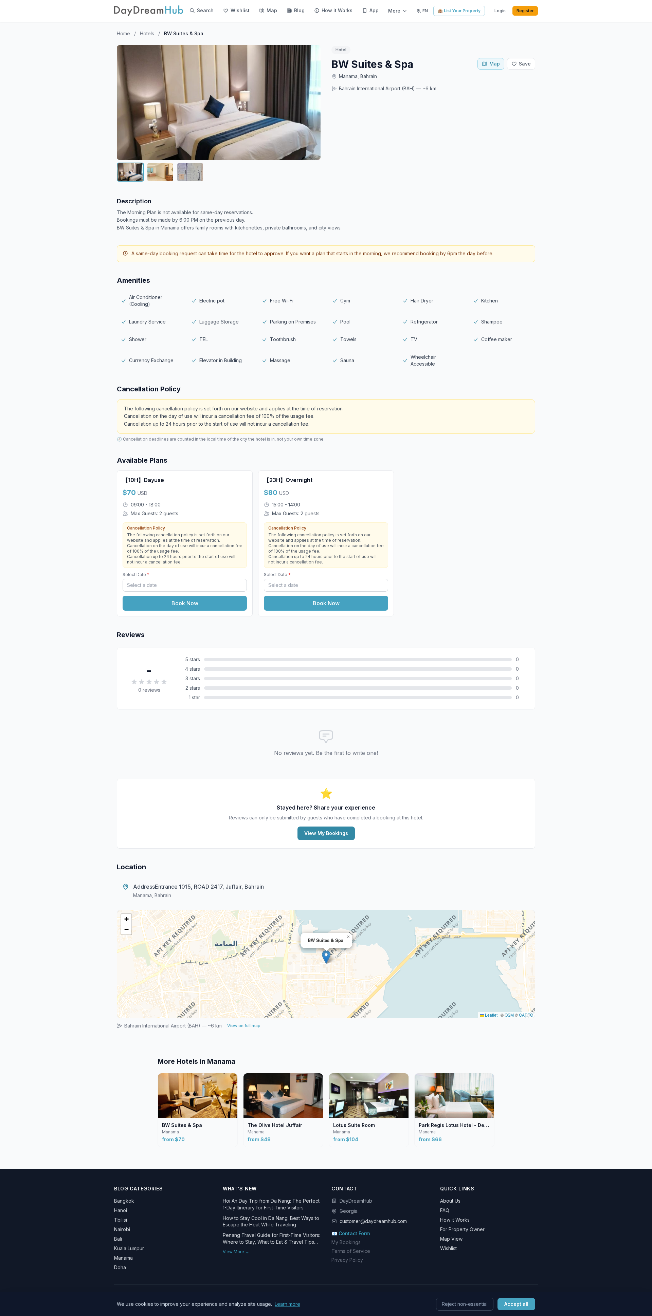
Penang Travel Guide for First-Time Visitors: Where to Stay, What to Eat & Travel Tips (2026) (271, 1238)
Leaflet (490, 1015)
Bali (118, 1239)
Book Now (184, 603)
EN (425, 10)
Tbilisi (120, 1220)
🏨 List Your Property (459, 10)
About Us (450, 1201)
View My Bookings (326, 833)
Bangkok (124, 1201)
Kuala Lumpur (129, 1248)
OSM (509, 1015)
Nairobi (122, 1229)
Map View (451, 1239)
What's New (240, 1188)
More (394, 11)
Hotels (147, 33)
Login (500, 10)
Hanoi (120, 1210)
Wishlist (448, 1248)
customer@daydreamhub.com (373, 1221)
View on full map (243, 1025)
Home (123, 33)
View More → (236, 1251)
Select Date (136, 574)
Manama (123, 1258)
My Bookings (346, 1242)
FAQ (444, 1210)
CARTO (526, 1015)
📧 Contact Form (350, 1233)
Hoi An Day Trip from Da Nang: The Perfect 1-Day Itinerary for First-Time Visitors (271, 1204)
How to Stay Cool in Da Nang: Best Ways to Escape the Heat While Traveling (271, 1221)
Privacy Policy (347, 1260)
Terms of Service (350, 1251)
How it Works (455, 1220)
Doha (120, 1267)
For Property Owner (462, 1229)
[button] (326, 957)
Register (525, 10)
